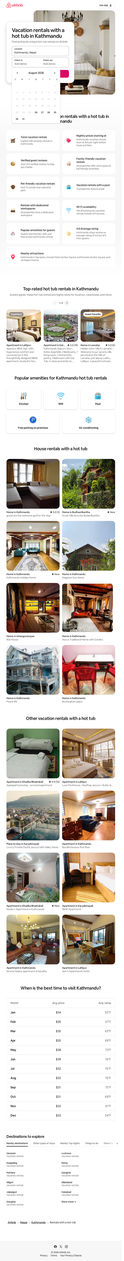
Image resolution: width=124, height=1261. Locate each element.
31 (23, 119)
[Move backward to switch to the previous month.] (17, 73)
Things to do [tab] (91, 1143)
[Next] (66, 303)
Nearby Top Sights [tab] (70, 1143)
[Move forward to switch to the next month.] (55, 73)
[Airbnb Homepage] (14, 5)
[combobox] (40, 52)
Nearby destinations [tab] (17, 1143)
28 (48, 112)
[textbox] (26, 64)
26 (36, 112)
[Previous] (54, 303)
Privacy (43, 1255)
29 (55, 112)
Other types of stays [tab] (44, 1143)
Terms (54, 1255)
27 (42, 112)
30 (17, 119)
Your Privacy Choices (71, 1255)
